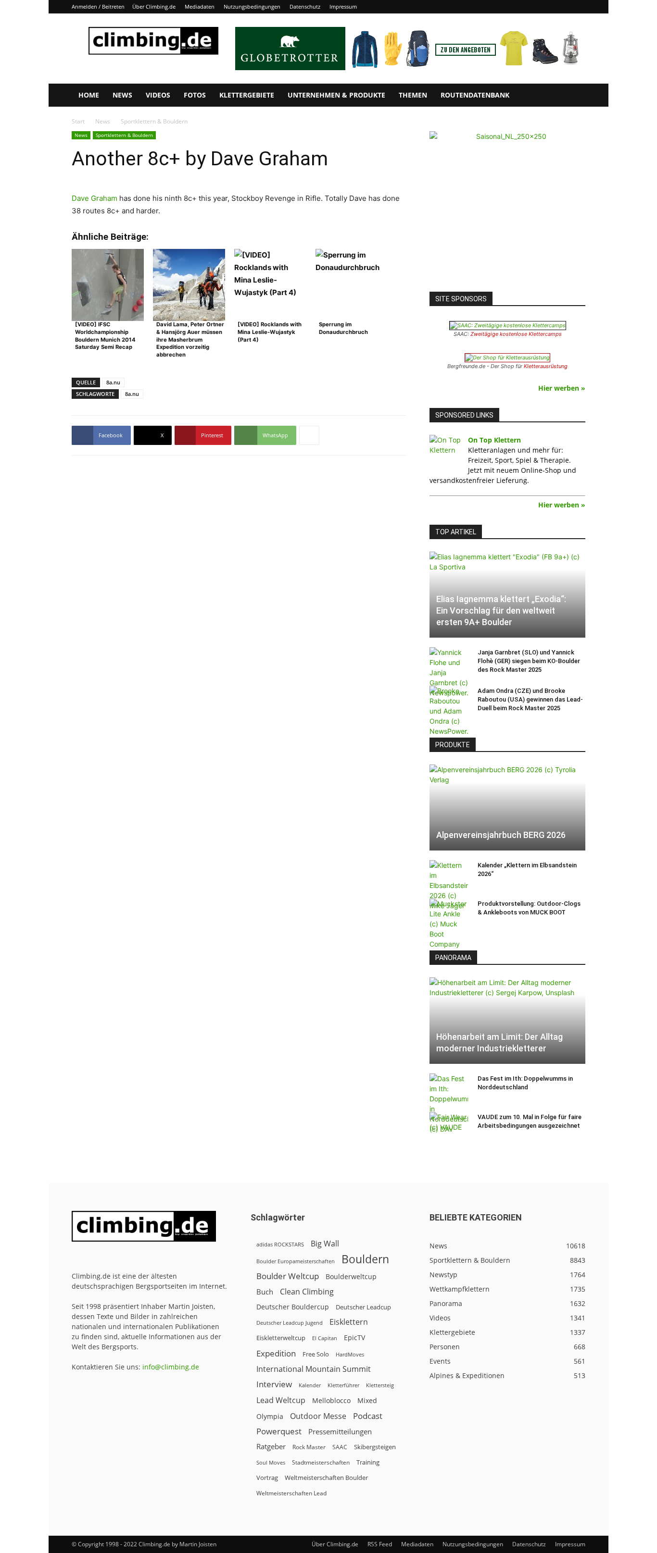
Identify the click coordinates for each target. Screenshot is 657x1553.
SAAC (339, 1447)
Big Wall (325, 1244)
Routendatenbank (475, 94)
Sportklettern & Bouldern (124, 135)
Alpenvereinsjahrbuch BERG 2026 (501, 835)
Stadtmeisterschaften (321, 1462)
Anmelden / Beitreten (98, 6)
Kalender (310, 1385)
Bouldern (365, 1259)
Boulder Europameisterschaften (295, 1261)
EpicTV (354, 1337)
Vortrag (267, 1477)
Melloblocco (331, 1400)
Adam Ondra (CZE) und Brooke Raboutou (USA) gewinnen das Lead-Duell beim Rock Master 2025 (530, 699)
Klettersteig (380, 1385)
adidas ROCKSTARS (280, 1244)
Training (367, 1462)
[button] (573, 95)
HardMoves (350, 1354)
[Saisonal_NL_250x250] (507, 209)
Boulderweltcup (351, 1276)
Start (78, 121)
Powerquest (279, 1431)
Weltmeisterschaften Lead (291, 1493)
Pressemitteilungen (340, 1431)
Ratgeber (271, 1447)
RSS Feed (379, 1544)
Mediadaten (200, 6)
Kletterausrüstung (546, 366)
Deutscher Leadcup (363, 1307)
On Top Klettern (494, 439)
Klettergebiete (246, 94)
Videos (158, 94)
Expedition (276, 1353)
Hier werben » (561, 388)
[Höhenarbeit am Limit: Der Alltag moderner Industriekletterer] (507, 1020)
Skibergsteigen (375, 1446)
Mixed (367, 1400)
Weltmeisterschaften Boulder (326, 1477)
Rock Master (309, 1447)
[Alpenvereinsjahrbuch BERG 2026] (507, 807)
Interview (274, 1384)
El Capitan (324, 1338)
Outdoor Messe (318, 1416)
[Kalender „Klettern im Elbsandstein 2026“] (449, 885)
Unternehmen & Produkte (336, 94)
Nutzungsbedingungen (252, 6)
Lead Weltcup (280, 1400)
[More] (309, 435)
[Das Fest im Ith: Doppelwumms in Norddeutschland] (449, 1103)
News (122, 94)
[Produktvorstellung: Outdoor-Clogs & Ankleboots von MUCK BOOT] (449, 924)
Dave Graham (94, 198)
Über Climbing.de (154, 6)
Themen (413, 94)
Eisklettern (348, 1322)
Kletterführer (343, 1385)
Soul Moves (270, 1462)
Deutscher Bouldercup (292, 1306)
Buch (264, 1291)
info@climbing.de (170, 1366)
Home (88, 94)
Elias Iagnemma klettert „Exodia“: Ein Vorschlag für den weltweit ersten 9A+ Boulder (501, 610)
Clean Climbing (307, 1292)
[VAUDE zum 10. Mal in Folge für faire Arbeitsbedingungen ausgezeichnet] (449, 1126)
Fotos (195, 94)
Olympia (269, 1416)
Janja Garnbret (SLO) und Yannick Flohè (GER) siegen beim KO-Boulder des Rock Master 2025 (529, 661)
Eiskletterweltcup (280, 1337)
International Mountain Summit (313, 1369)
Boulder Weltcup (287, 1276)
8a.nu (113, 382)
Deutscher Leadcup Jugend (289, 1322)
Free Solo (316, 1354)
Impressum (343, 6)
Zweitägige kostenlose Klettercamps (516, 334)
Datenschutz (305, 6)
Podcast (367, 1416)
